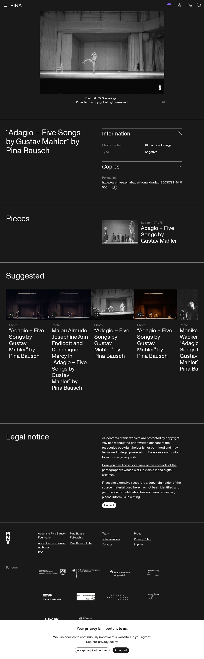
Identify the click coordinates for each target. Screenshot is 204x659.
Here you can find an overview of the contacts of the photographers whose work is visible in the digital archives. (139, 470)
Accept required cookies (92, 650)
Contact (109, 505)
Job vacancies (111, 539)
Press (137, 533)
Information (116, 133)
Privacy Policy (142, 539)
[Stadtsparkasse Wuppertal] (120, 573)
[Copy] (113, 187)
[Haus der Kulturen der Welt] (52, 619)
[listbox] (102, 52)
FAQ (40, 552)
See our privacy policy (102, 642)
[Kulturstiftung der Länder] (120, 596)
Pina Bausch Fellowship (77, 535)
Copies (111, 167)
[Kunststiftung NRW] (154, 573)
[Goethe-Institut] (86, 619)
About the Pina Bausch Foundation (52, 535)
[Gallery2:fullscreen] (161, 102)
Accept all (121, 650)
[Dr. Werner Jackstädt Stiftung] (154, 596)
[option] (102, 52)
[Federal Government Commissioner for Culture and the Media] (86, 573)
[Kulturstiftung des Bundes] (86, 596)
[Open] (180, 166)
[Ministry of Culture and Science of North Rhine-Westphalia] (52, 573)
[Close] (180, 133)
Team (105, 533)
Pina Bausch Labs (81, 543)
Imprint (138, 544)
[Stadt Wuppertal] (52, 596)
